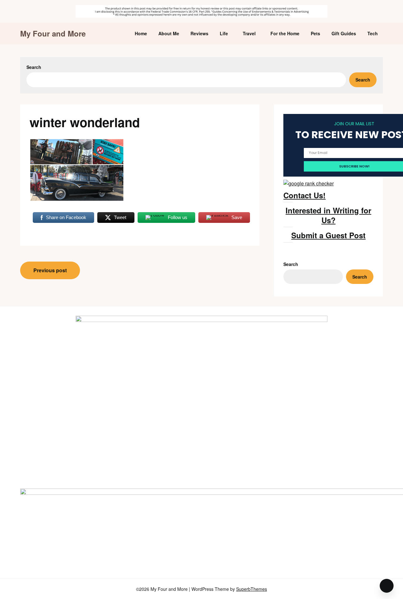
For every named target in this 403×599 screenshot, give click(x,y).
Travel (249, 33)
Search (33, 67)
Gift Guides (344, 33)
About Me (168, 33)
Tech (372, 33)
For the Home (284, 33)
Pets (315, 33)
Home (141, 33)
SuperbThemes (251, 589)
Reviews (199, 33)
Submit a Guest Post (328, 235)
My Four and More (53, 33)
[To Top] (387, 586)
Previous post (50, 270)
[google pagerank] (308, 183)
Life (224, 33)
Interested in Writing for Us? (328, 215)
